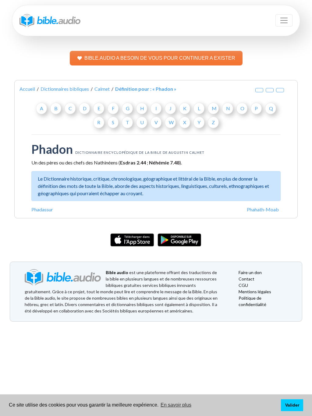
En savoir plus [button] (176, 404)
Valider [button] (292, 405)
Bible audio (117, 272)
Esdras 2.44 (133, 162)
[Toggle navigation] (283, 20)
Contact (246, 278)
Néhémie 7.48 (164, 162)
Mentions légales (255, 291)
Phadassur (42, 209)
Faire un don (250, 272)
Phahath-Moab (263, 209)
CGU (243, 285)
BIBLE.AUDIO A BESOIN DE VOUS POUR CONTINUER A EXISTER (159, 58)
